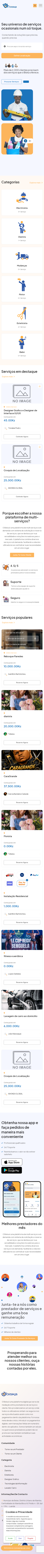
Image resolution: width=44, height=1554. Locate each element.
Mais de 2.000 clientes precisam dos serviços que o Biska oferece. (21, 71)
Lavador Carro (10, 1488)
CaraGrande (10, 776)
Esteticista (22, 323)
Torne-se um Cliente (13, 1453)
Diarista (22, 236)
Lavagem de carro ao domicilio (20, 1016)
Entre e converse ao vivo (18, 1548)
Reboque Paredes (13, 656)
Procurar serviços (11, 82)
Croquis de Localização (17, 470)
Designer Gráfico (12, 1479)
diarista (8, 716)
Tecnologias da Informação (16, 1483)
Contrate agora (22, 437)
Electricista (22, 208)
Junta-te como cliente (22, 555)
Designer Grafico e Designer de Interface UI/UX (20, 412)
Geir (20, 1538)
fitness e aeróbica (13, 956)
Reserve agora (22, 683)
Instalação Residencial (16, 896)
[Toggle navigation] (40, 5)
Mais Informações (13, 1530)
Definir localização (22, 55)
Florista (8, 836)
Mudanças (22, 265)
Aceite (10, 1538)
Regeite (30, 1538)
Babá (22, 352)
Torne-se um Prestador (14, 1449)
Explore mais (35, 182)
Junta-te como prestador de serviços (19, 1338)
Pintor (22, 294)
